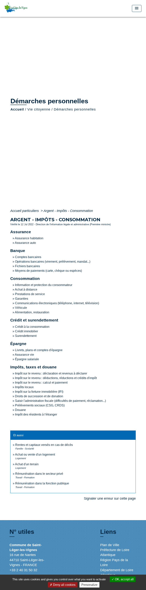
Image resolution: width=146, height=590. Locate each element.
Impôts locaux (24, 387)
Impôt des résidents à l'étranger (36, 414)
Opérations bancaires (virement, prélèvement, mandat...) (52, 261)
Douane (20, 409)
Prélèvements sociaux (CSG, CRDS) (40, 405)
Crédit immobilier (26, 331)
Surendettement (25, 335)
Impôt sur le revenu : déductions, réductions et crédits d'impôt (56, 378)
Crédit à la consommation (32, 326)
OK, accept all (124, 579)
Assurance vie (24, 354)
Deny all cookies (63, 584)
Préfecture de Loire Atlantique (114, 552)
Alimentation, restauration (32, 312)
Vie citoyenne (38, 109)
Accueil (17, 109)
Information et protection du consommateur (43, 285)
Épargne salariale (27, 359)
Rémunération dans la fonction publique (42, 483)
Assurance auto (25, 242)
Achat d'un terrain (27, 464)
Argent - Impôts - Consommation (68, 211)
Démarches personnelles (75, 109)
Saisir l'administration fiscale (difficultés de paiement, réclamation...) (60, 400)
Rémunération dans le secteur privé (39, 473)
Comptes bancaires (28, 257)
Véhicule (21, 307)
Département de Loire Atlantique (116, 572)
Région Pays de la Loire (114, 562)
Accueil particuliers (25, 211)
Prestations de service (30, 294)
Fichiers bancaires (27, 266)
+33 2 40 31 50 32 (23, 570)
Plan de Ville (109, 545)
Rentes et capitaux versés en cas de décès (44, 444)
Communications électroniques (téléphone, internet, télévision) (57, 303)
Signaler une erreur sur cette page (110, 498)
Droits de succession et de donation (39, 396)
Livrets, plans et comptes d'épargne (39, 350)
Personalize (89, 584)
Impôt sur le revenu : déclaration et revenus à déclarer (51, 373)
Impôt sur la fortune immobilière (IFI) (39, 391)
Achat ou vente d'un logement (35, 454)
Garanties (21, 298)
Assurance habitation (29, 238)
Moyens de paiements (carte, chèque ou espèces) (48, 270)
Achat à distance (26, 289)
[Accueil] (19, 8)
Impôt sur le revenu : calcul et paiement (41, 382)
